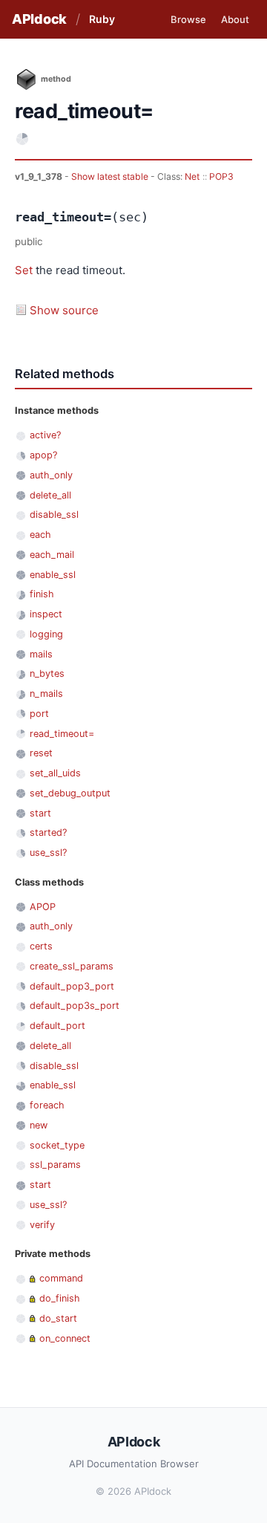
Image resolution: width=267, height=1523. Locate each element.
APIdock (39, 19)
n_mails (46, 693)
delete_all (50, 495)
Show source (64, 310)
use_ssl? (48, 852)
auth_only (51, 475)
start (40, 813)
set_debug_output (70, 793)
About (235, 19)
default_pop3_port (72, 986)
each (40, 534)
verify (42, 1224)
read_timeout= (62, 733)
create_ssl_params (71, 966)
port (39, 713)
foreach (47, 1105)
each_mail (52, 554)
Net (192, 176)
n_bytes (47, 673)
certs (41, 946)
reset (41, 753)
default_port (57, 1025)
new (38, 1125)
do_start (58, 1318)
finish (42, 594)
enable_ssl (53, 574)
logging (46, 634)
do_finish (59, 1298)
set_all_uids (55, 773)
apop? (43, 455)
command (61, 1278)
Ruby (102, 19)
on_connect (64, 1338)
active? (45, 435)
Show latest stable (111, 176)
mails (41, 654)
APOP (43, 906)
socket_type (57, 1145)
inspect (46, 614)
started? (48, 832)
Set (24, 270)
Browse (188, 19)
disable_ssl (54, 514)
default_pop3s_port (74, 1005)
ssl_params (55, 1164)
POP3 (221, 176)
